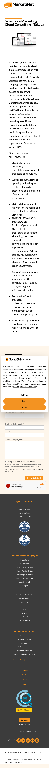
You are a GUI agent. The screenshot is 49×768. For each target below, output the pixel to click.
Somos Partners (24, 509)
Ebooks (24, 680)
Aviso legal (18, 762)
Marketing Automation (24, 575)
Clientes (24, 675)
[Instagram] (37, 740)
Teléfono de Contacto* (14, 424)
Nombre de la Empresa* (15, 412)
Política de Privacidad (25, 461)
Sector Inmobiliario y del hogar (24, 654)
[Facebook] (18, 740)
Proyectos (24, 670)
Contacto (24, 720)
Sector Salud (24, 636)
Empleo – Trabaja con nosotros (24, 660)
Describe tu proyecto (14, 439)
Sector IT (24, 643)
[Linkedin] (28, 740)
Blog (24, 684)
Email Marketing (24, 598)
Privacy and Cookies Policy (24, 386)
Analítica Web (25, 617)
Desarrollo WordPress (25, 567)
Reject (24, 401)
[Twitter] (23, 740)
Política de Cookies (12, 759)
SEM (24, 609)
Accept (25, 407)
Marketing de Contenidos (24, 595)
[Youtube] (32, 740)
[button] (6, 5)
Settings (24, 395)
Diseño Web (24, 564)
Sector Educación (24, 639)
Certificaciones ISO (24, 517)
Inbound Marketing (24, 582)
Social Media (24, 602)
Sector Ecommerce (24, 647)
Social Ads (24, 613)
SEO (24, 606)
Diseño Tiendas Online (24, 571)
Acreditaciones (24, 513)
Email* (7, 432)
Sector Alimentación (24, 650)
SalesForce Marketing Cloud (25, 578)
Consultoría (24, 560)
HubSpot (24, 586)
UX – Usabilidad (24, 620)
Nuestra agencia (24, 506)
